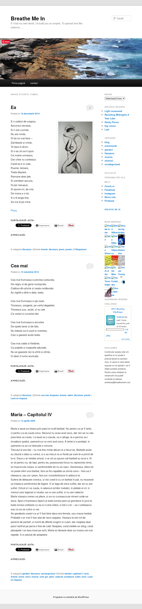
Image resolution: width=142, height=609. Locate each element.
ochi (42, 576)
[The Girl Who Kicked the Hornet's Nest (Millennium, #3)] (121, 264)
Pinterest (109, 200)
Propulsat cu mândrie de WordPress (71, 597)
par (46, 576)
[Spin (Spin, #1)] (108, 239)
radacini (59, 576)
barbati (68, 573)
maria (21, 576)
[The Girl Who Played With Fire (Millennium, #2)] (114, 264)
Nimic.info (110, 197)
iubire (70, 395)
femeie (44, 249)
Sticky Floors (112, 122)
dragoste (54, 395)
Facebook (110, 189)
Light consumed (113, 111)
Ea (13, 107)
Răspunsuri (80, 249)
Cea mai (19, 265)
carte (86, 573)
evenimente (111, 145)
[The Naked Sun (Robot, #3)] (121, 253)
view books (125, 339)
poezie (68, 249)
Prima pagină (18, 83)
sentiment (69, 576)
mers (27, 576)
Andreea (120, 316)
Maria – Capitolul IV (31, 414)
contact (34, 83)
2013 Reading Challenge (118, 310)
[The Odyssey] (114, 253)
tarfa (84, 576)
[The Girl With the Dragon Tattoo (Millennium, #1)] (108, 264)
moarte (35, 576)
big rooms (110, 125)
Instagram (110, 193)
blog (107, 142)
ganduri (26, 573)
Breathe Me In (28, 18)
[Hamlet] (121, 243)
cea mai (45, 395)
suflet (78, 576)
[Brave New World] (108, 296)
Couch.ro (109, 186)
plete (51, 576)
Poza (14, 210)
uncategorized (48, 573)
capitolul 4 (78, 573)
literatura (26, 249)
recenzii (109, 160)
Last (107, 129)
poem (61, 249)
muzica (108, 157)
